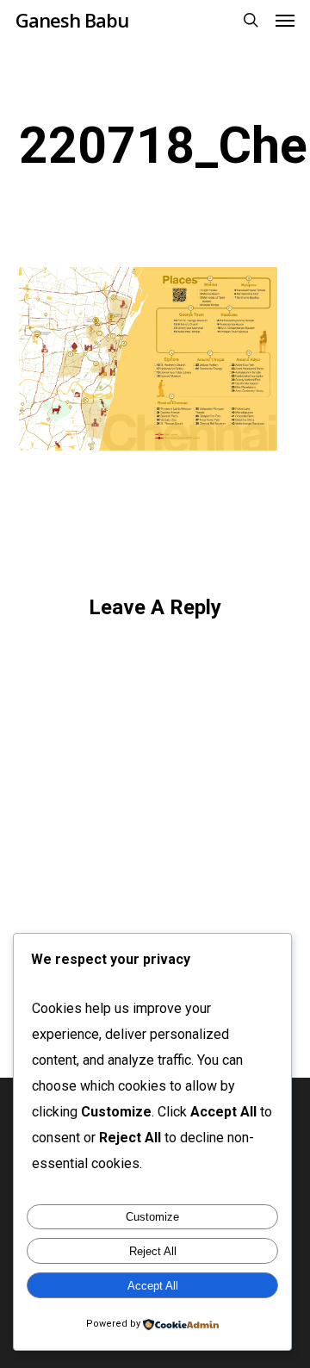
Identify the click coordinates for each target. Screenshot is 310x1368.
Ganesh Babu (72, 19)
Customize (152, 1216)
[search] (250, 19)
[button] (285, 19)
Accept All (152, 1285)
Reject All (153, 1251)
